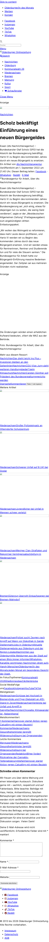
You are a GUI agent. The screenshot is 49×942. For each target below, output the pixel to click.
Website (4, 877)
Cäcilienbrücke (30, 681)
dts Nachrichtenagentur (29, 164)
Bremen (9, 76)
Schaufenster (14, 90)
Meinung (9, 80)
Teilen (29, 384)
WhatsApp (10, 35)
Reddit (16, 175)
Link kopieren (37, 384)
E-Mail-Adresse (9, 867)
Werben (9, 11)
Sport (7, 87)
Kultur (8, 83)
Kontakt (9, 15)
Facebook (10, 21)
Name (4, 861)
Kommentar (7, 840)
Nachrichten (11, 61)
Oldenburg (10, 65)
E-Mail (25, 175)
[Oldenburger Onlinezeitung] (15, 889)
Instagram (10, 24)
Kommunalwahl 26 (14, 69)
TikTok (8, 31)
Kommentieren (18, 383)
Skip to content (8, 1)
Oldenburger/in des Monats (19, 7)
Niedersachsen (13, 72)
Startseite (5, 383)
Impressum (10, 930)
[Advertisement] (24, 303)
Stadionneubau (14, 681)
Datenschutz (11, 934)
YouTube (9, 28)
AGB (7, 938)
